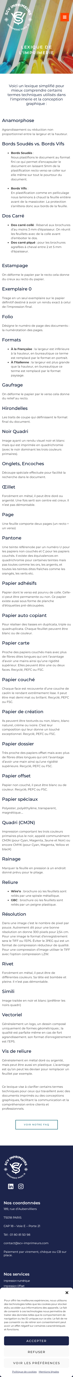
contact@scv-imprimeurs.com (26, 1243)
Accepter (36, 1341)
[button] (67, 1293)
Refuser (36, 1352)
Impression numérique (17, 1280)
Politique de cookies (24, 1371)
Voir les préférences (36, 1363)
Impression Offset (14, 1286)
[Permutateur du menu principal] (64, 17)
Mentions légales (49, 1371)
